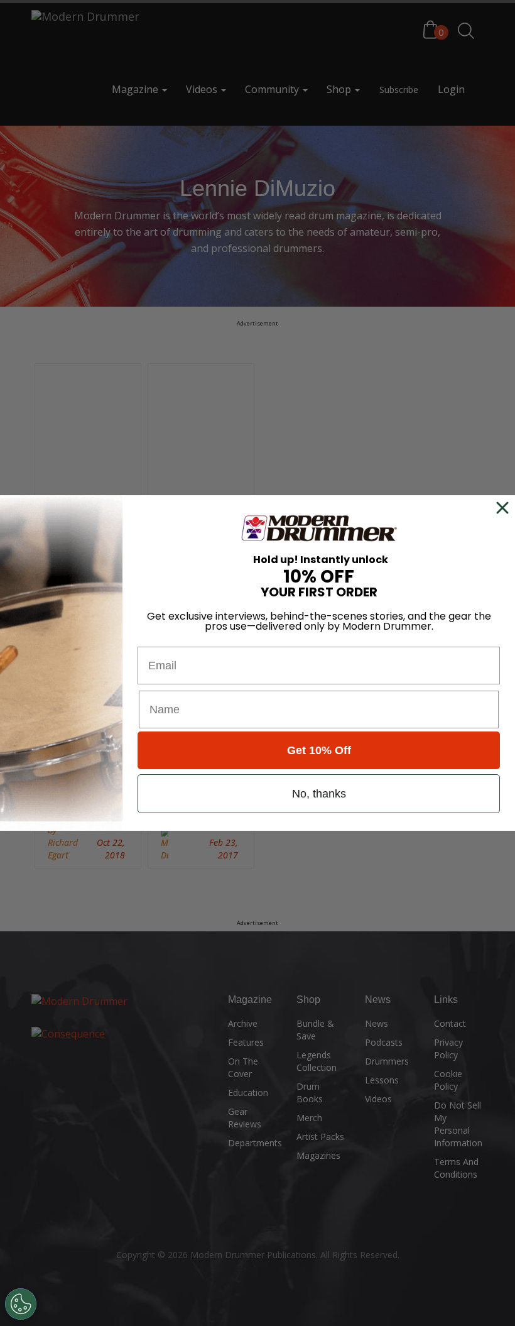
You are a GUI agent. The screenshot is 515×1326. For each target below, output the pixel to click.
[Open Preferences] (20, 1304)
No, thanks (319, 793)
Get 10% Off (319, 750)
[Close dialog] (505, 507)
